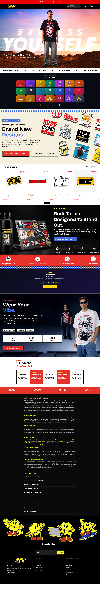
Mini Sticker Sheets (60, 441)
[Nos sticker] (85, 190)
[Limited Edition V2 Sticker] (14, 190)
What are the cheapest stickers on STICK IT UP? (33, 480)
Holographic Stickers (56, 439)
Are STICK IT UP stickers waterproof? (31, 476)
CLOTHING (94, 166)
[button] (23, 5)
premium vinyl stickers (30, 417)
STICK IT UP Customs (63, 449)
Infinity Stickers (47, 442)
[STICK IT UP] (20, 562)
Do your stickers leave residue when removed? (33, 507)
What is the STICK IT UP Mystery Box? (31, 503)
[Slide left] (52, 203)
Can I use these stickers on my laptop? (31, 488)
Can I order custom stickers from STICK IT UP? (33, 500)
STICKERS (88, 166)
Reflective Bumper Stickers (44, 441)
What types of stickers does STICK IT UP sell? (33, 496)
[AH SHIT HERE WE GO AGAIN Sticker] (61, 190)
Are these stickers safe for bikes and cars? (32, 492)
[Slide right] (55, 203)
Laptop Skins (28, 442)
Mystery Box (42, 444)
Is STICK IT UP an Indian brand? (30, 511)
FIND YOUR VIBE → (50, 286)
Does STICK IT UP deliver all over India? (32, 484)
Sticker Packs (65, 442)
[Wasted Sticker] (37, 190)
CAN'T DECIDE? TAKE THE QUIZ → (50, 105)
